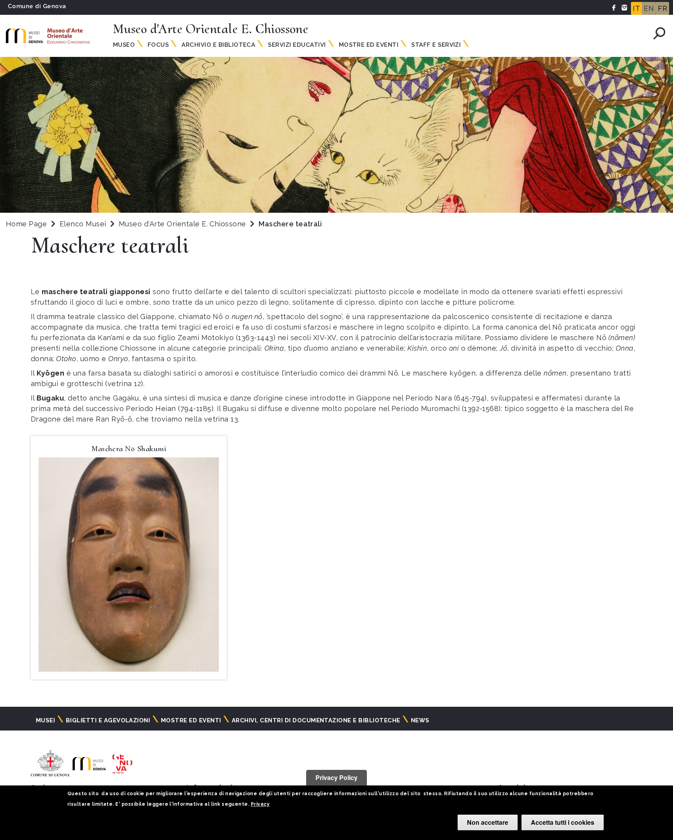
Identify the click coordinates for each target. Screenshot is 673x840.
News (420, 720)
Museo (124, 44)
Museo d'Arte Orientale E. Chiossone (183, 224)
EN (649, 8)
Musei (45, 720)
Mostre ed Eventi (369, 44)
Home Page (26, 224)
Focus (158, 44)
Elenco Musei (83, 224)
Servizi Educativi (297, 44)
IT (636, 8)
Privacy (260, 804)
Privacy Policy (336, 777)
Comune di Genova (37, 6)
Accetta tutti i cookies (562, 822)
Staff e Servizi (436, 44)
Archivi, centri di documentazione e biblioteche (316, 720)
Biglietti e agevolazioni (108, 720)
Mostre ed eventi (191, 720)
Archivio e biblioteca (218, 44)
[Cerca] (659, 33)
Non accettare (487, 822)
